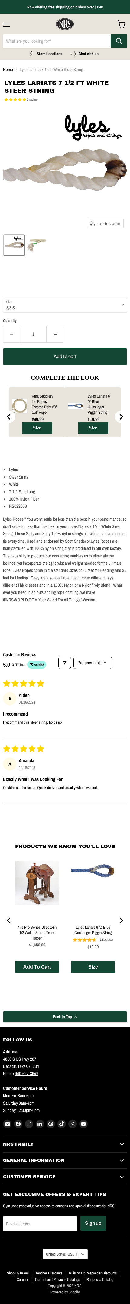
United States (62, 1254)
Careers (22, 1279)
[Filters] (64, 663)
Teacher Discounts (48, 1273)
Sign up (93, 1223)
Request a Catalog (99, 1279)
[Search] (119, 41)
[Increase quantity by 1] (55, 334)
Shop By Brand (18, 1273)
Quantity (10, 320)
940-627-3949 (26, 1073)
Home (8, 69)
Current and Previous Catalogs (57, 1279)
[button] (16, 99)
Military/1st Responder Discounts (93, 1273)
